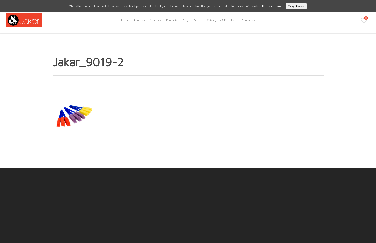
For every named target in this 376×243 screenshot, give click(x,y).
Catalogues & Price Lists (222, 20)
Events (197, 20)
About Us (139, 20)
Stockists (155, 20)
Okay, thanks (296, 6)
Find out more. (272, 6)
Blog (185, 20)
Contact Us (248, 20)
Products (171, 20)
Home (125, 20)
